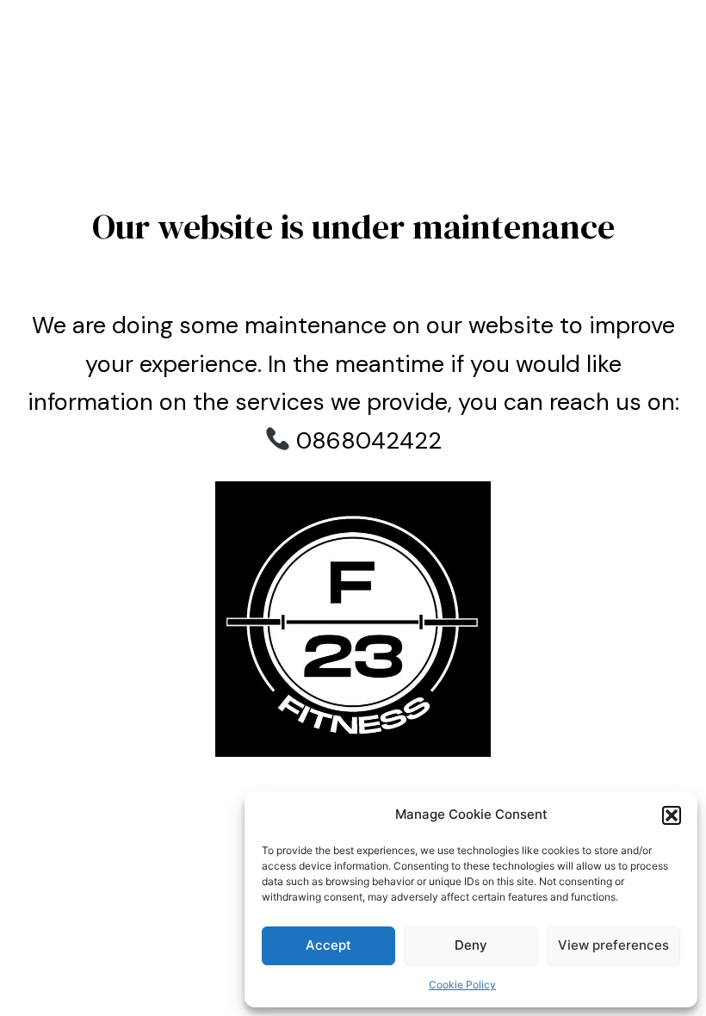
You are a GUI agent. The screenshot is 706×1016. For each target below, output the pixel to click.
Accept (328, 945)
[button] (671, 815)
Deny (471, 945)
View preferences (613, 945)
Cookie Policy (462, 984)
